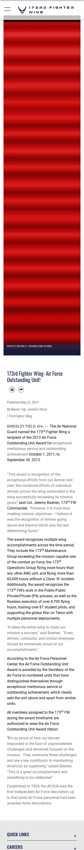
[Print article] (12, 389)
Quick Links (18, 834)
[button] (7, 10)
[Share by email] (21, 389)
